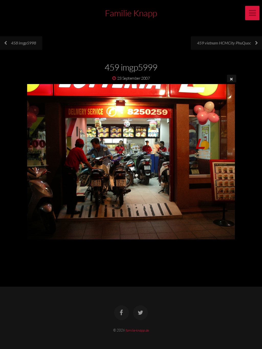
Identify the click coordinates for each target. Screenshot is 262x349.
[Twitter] (140, 312)
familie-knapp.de (137, 330)
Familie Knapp (131, 13)
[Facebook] (121, 312)
